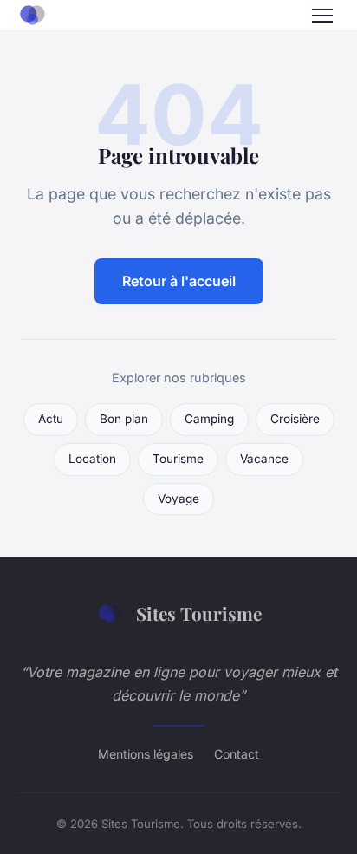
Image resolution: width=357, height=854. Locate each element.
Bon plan (124, 419)
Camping (209, 419)
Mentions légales (145, 753)
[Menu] (322, 15)
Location (92, 459)
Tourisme (178, 459)
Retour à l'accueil (179, 281)
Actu (50, 419)
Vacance (264, 459)
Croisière (295, 419)
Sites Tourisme (199, 613)
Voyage (178, 498)
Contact (236, 753)
